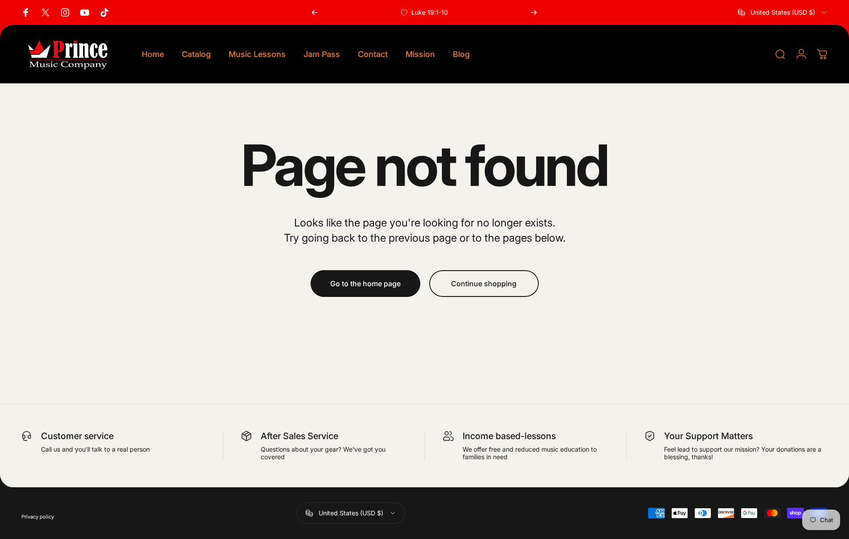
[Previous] (314, 12)
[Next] (534, 12)
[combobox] (783, 12)
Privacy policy (37, 517)
